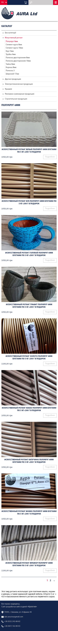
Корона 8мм (11, 67)
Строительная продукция (16, 99)
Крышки (8, 89)
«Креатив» (32, 606)
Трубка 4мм (11, 54)
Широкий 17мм (12, 74)
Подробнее (50, 157)
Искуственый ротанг (14, 38)
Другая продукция (13, 79)
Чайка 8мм (10, 64)
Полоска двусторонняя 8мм (18, 58)
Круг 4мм (10, 51)
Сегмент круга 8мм (14, 45)
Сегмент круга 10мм (14, 48)
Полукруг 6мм (12, 41)
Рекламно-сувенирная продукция (19, 94)
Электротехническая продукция (19, 84)
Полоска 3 (10, 71)
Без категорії (10, 33)
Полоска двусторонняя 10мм (18, 61)
